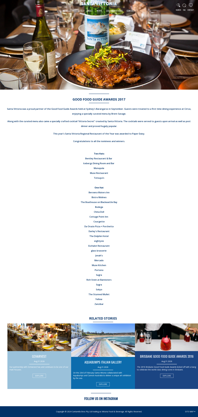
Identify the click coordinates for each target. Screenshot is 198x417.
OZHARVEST (39, 356)
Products (77, 10)
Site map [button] (189, 411)
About (89, 10)
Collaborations (114, 10)
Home (65, 10)
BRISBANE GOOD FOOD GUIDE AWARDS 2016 (167, 356)
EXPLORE (39, 375)
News (99, 10)
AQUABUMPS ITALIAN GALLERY (103, 362)
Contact (131, 10)
